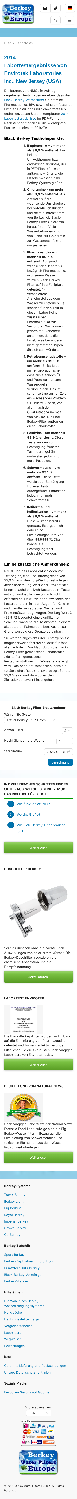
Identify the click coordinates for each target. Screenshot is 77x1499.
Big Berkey (12, 1208)
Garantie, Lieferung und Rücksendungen (35, 1366)
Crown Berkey (15, 1228)
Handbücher (13, 1312)
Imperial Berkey (16, 1221)
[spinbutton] (65, 741)
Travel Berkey (14, 1195)
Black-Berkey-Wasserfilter (24, 100)
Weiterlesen (38, 848)
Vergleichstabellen (18, 1326)
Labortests (24, 43)
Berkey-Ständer (16, 1281)
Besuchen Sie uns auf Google (26, 1392)
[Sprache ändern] (70, 8)
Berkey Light (14, 1201)
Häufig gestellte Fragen (22, 1319)
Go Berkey (12, 1235)
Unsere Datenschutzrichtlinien (27, 1372)
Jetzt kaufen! (38, 977)
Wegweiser (12, 1339)
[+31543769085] (55, 8)
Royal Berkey (14, 1215)
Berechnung (60, 762)
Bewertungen (14, 1346)
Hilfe (7, 43)
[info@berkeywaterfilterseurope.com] (45, 8)
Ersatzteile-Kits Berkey (22, 1268)
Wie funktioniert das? (33, 804)
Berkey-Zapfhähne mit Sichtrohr (29, 1261)
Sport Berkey (14, 1255)
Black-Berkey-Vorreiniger (23, 1275)
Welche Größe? (28, 814)
